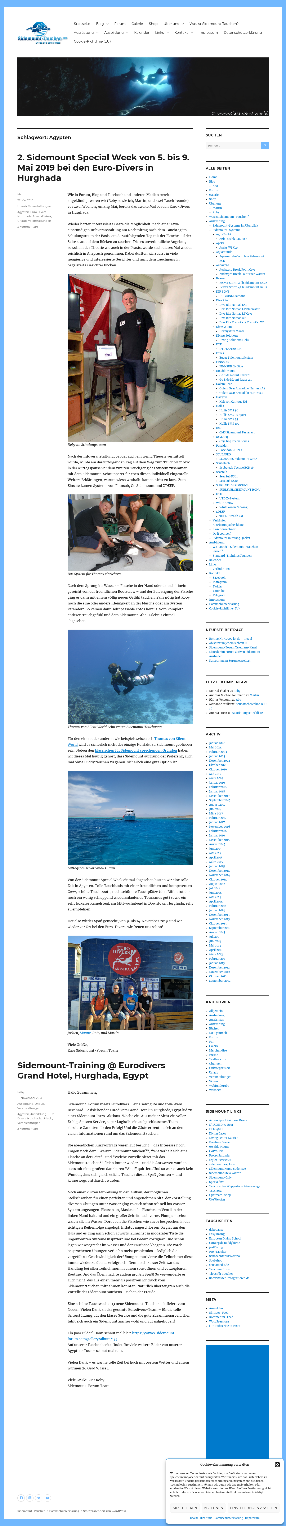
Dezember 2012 (219, 967)
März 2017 (216, 813)
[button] (277, 1464)
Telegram (219, 595)
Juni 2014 (215, 893)
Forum (120, 24)
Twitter (218, 586)
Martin (21, 194)
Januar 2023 (217, 756)
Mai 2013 (215, 945)
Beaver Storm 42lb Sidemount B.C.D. (243, 287)
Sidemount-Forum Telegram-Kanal (233, 647)
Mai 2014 (215, 897)
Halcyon (221, 397)
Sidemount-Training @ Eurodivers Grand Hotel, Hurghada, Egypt (91, 1070)
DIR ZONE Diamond (232, 296)
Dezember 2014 (219, 871)
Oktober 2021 (218, 765)
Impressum (252, 1518)
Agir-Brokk (224, 234)
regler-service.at (220, 1160)
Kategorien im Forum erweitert (229, 661)
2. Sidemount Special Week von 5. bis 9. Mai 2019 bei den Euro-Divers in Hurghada (103, 167)
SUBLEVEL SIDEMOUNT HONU (239, 489)
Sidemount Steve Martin (225, 1173)
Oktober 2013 (218, 923)
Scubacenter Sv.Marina (224, 1256)
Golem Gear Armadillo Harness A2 (242, 388)
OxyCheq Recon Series (234, 441)
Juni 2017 (215, 809)
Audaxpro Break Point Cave (237, 269)
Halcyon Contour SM (233, 401)
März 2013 (216, 954)
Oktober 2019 (218, 769)
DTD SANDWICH (230, 349)
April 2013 (215, 950)
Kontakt (181, 33)
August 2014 (217, 884)
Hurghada (24, 216)
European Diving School (225, 1238)
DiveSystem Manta (231, 331)
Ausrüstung (84, 33)
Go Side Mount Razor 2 (234, 375)
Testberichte (217, 1059)
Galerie (137, 24)
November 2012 (219, 972)
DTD (219, 344)
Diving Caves (217, 1133)
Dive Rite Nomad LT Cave (235, 313)
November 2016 (219, 826)
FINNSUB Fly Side (231, 366)
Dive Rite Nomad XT (232, 318)
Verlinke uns (221, 569)
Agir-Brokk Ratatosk (233, 239)
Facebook (219, 578)
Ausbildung (114, 33)
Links (159, 33)
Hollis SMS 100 (229, 423)
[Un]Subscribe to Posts (224, 1326)
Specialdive (216, 1182)
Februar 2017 (218, 818)
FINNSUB (222, 362)
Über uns (171, 24)
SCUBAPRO (223, 454)
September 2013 (219, 928)
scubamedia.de (219, 1265)
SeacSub (221, 472)
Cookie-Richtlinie (201, 1518)
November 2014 (219, 875)
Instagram (220, 582)
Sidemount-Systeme (226, 230)
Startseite (82, 24)
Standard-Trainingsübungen (232, 556)
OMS (219, 428)
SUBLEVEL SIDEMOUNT (232, 485)
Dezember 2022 (219, 760)
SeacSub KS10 (228, 481)
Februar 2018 (218, 787)
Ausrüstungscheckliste (228, 525)
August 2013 (217, 932)
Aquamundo (224, 252)
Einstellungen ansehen (253, 1508)
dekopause (216, 1230)
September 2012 (220, 981)
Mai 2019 (215, 774)
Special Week (42, 216)
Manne (85, 1033)
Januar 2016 (217, 835)
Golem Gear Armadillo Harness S (241, 393)
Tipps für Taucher (221, 1274)
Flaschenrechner (224, 529)
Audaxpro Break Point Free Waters (242, 274)
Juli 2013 (214, 937)
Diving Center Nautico (223, 1138)
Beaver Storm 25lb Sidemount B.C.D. (243, 283)
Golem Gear (224, 384)
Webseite (215, 1090)
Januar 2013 (217, 963)
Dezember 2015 (219, 840)
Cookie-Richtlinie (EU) (92, 41)
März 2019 (216, 778)
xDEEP (220, 511)
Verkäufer (219, 520)
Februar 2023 (218, 752)
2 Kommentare (27, 1128)
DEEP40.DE (216, 1129)
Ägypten (23, 212)
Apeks (220, 243)
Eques (220, 353)
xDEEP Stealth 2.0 (231, 516)
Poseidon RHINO (230, 450)
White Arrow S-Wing (233, 507)
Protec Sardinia (219, 1155)
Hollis (220, 406)
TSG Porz (215, 1191)
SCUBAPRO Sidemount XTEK (238, 459)
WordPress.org (219, 1321)
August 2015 (217, 844)
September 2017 (220, 800)
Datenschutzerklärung (228, 1518)
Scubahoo (215, 1260)
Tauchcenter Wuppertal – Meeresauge (234, 1186)
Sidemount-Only (220, 1177)
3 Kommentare (27, 226)
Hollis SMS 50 (228, 410)
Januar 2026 (217, 743)
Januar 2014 (217, 910)
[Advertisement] (237, 1408)
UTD (219, 494)
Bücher (214, 1028)
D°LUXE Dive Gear (221, 1125)
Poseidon (222, 445)
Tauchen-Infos (219, 1269)
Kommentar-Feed (221, 1317)
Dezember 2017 (219, 796)
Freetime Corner (220, 1142)
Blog (100, 24)
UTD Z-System (229, 498)
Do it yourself (222, 533)
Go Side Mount (226, 371)
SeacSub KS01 (228, 476)
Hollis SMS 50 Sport (232, 415)
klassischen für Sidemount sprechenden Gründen (136, 750)
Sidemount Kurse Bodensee (227, 1169)
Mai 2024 (215, 747)
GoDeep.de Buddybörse (224, 1243)
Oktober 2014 (218, 879)
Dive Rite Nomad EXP (233, 305)
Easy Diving (217, 1234)
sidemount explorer (222, 1164)
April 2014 (216, 901)
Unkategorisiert (219, 1068)
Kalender (141, 33)
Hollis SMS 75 (228, 419)
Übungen (215, 1064)
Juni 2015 (215, 849)
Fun (211, 1042)
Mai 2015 (215, 853)
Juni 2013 (215, 941)
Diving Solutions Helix (234, 340)
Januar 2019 (217, 782)
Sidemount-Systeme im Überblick (235, 225)
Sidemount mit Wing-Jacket (231, 538)
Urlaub (22, 206)
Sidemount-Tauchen (31, 1511)
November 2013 (219, 919)
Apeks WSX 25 (228, 247)
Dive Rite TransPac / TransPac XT (241, 322)
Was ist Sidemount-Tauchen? (214, 24)
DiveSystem (224, 327)
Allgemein (216, 1011)
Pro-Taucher (218, 1252)
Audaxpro (222, 265)
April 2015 (216, 857)
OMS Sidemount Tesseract (237, 432)
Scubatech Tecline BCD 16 (236, 467)
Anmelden (216, 1308)
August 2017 (217, 804)
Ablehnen (213, 1508)
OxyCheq (222, 437)
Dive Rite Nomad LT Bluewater (239, 309)
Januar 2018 (217, 791)
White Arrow (224, 503)
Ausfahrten (216, 1020)
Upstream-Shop (220, 1195)
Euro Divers (38, 212)
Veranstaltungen (39, 206)
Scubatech (223, 463)
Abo (215, 186)
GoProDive (216, 1151)
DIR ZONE (222, 291)
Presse (213, 1055)
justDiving (216, 1247)
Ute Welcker (217, 1199)
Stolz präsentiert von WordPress (104, 1511)
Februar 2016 (218, 831)
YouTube (218, 591)
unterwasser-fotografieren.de (229, 1278)
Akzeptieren (185, 1508)
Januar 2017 (217, 822)
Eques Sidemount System (236, 357)
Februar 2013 (217, 959)
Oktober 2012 (218, 976)
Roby (20, 1092)
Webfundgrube (219, 1086)
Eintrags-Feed (218, 1313)
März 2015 (216, 862)
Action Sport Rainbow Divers (228, 1120)
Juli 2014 (214, 888)
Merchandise (218, 1050)
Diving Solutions (227, 335)
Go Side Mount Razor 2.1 (235, 379)
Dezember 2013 (219, 915)
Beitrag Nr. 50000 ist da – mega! (230, 638)
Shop (153, 24)
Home (213, 177)
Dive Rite (222, 300)
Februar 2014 (218, 906)
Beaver (220, 278)
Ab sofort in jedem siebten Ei (228, 643)
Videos (213, 1081)
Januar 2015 (217, 866)
